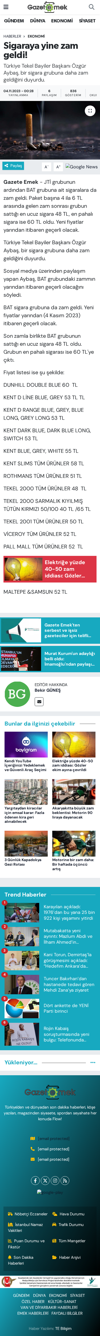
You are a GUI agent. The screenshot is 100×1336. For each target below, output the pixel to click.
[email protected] (54, 1138)
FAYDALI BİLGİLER (67, 1313)
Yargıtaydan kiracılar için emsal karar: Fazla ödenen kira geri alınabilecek (24, 815)
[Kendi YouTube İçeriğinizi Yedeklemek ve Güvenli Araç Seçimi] (26, 744)
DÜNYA (37, 21)
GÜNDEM (14, 21)
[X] (45, 1180)
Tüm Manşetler (72, 1241)
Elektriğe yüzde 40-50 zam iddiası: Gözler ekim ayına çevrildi (72, 765)
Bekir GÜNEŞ (48, 690)
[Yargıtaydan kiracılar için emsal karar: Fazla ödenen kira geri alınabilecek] (26, 791)
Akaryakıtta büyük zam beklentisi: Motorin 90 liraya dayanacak (73, 813)
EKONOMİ (62, 21)
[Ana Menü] (6, 7)
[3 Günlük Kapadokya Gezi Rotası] (26, 843)
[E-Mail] (39, 701)
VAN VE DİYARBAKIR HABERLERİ (49, 1307)
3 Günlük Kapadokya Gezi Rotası (23, 862)
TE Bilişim (63, 1328)
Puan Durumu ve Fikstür (26, 1243)
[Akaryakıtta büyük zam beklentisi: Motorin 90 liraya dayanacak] (73, 791)
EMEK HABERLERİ (32, 1313)
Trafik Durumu (71, 1224)
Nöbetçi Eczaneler (31, 1214)
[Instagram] (55, 1180)
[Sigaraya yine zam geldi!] (50, 130)
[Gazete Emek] (47, 7)
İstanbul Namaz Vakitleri (25, 1227)
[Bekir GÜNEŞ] (17, 693)
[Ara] (91, 7)
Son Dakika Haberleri (21, 1260)
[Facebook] (35, 1180)
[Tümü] (92, 1062)
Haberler (12, 36)
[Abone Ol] (82, 166)
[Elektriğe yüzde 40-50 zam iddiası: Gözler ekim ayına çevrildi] (73, 744)
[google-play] (50, 1194)
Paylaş (16, 165)
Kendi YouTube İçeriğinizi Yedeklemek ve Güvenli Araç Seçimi (25, 765)
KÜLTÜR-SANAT (62, 1301)
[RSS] (65, 1180)
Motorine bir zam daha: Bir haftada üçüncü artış (73, 864)
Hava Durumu (72, 1214)
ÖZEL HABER (33, 1301)
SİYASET (87, 21)
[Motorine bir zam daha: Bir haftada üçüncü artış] (73, 843)
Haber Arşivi (70, 1257)
